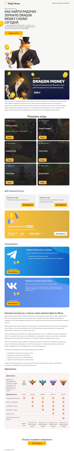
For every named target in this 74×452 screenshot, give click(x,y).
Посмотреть (37, 443)
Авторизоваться (28, 205)
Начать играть (56, 3)
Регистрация (65, 3)
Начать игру (14, 33)
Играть (10, 137)
